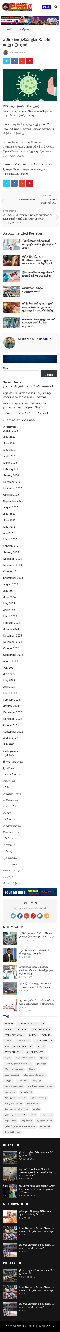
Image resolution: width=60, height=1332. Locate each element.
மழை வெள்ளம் (10, 1120)
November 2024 (12, 565)
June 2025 (9, 520)
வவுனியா (8, 877)
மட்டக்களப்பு (9, 838)
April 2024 (9, 610)
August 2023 (10, 661)
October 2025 (11, 494)
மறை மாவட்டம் (46, 1115)
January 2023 (11, 706)
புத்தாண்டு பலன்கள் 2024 (15, 1115)
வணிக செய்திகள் (13, 870)
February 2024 (11, 622)
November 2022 (12, 718)
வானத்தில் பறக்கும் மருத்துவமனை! (33, 289)
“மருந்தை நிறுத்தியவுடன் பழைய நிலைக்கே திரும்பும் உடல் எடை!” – (39, 244)
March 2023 (10, 693)
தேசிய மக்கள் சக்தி (38, 1098)
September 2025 (13, 501)
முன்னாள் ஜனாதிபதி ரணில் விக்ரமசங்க (20, 1126)
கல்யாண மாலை (12, 793)
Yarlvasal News (20, 1326)
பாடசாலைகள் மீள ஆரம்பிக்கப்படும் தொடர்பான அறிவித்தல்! (37, 1246)
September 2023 (13, 654)
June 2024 (9, 597)
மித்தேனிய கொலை (44, 1120)
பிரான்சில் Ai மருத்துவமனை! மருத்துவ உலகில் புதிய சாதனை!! (38, 322)
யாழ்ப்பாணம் (10, 864)
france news (23, 1041)
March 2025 (10, 539)
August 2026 (10, 430)
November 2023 (12, 642)
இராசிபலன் (9, 768)
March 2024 (10, 616)
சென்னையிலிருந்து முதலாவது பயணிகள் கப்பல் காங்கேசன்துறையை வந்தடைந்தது (36, 970)
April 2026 (9, 456)
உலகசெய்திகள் (11, 774)
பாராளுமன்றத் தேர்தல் (13, 1103)
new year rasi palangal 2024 (19, 1046)
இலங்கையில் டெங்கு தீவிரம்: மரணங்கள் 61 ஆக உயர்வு (38, 273)
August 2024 (10, 584)
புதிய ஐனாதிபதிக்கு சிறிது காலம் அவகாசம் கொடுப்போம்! (36, 1213)
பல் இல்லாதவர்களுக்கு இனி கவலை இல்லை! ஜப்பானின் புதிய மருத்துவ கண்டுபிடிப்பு (37, 306)
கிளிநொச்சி (10, 806)
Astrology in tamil (14, 1035)
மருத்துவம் (24, 29)
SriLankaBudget (35, 1052)
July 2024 (9, 590)
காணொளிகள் (11, 800)
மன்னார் (7, 851)
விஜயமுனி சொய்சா (12, 1132)
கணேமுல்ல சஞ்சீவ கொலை (34, 1075)
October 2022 (11, 725)
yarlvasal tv (48, 1326)
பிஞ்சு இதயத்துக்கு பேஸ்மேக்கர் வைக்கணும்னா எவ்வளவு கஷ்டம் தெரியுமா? (37, 260)
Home (9, 29)
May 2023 (9, 680)
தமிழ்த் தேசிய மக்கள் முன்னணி (40, 1086)
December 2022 (12, 712)
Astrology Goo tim (41, 1029)
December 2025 (12, 482)
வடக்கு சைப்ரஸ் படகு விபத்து (19, 419)
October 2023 (11, 648)
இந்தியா (32, 1069)
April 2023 (9, 686)
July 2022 (9, 744)
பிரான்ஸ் (37, 1109)
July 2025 (9, 514)
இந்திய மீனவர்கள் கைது (14, 1069)
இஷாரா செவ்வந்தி (12, 1075)
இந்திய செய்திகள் (13, 761)
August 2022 (10, 738)
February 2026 (11, 469)
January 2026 (11, 475)
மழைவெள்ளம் (26, 1120)
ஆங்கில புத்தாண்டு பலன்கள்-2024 (18, 1064)
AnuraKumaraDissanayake (31, 1024)
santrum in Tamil (13, 1052)
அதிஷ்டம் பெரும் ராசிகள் (25, 1058)
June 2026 (9, 443)
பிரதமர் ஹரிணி (33, 1103)
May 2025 (9, 526)
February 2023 (11, 699)
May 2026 (9, 450)
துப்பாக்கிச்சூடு (26, 1092)
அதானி (8, 1058)
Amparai (9, 1024)
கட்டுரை (7, 787)
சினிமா (7, 812)
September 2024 (13, 578)
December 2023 (12, 635)
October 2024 (11, 571)
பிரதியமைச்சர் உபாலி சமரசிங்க (16, 1109)
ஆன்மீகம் (8, 755)
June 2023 (9, 674)
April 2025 (9, 533)
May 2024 (9, 603)
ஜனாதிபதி (37, 1081)
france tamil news (43, 1041)
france (8, 1041)
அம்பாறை (43, 1058)
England (46, 1035)
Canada (32, 1035)
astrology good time (15, 1029)
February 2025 (11, 546)
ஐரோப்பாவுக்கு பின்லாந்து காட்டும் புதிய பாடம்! (28, 386)
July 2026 (9, 437)
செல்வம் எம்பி (22, 1081)
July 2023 (9, 667)
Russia (41, 1046)
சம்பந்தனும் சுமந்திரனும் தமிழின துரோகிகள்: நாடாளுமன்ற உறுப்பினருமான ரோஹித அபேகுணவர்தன (27, 218)
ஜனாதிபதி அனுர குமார (14, 1086)
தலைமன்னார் (10, 1092)
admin (13, 52)
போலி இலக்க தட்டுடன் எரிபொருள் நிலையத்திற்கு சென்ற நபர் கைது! (36, 1229)
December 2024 (12, 558)
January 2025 (11, 552)
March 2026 (10, 462)
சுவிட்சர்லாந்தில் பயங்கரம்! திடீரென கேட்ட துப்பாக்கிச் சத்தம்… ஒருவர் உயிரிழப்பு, (37, 1189)
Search (7, 368)
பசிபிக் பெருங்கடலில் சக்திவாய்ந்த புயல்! (25, 413)
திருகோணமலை (12, 825)
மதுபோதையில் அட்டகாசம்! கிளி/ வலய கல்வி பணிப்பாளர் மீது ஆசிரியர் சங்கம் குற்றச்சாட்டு (37, 1003)
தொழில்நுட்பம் (11, 832)
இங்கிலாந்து (41, 1064)
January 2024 (11, 629)
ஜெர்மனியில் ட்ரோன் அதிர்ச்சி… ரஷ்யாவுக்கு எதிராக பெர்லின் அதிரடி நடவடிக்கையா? (37, 1172)
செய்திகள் (9, 819)
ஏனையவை (9, 780)
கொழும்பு (8, 1081)
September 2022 (13, 731)
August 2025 (10, 507)
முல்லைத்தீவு (10, 857)
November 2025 (12, 488)
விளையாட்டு (10, 883)
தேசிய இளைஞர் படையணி (15, 1098)
